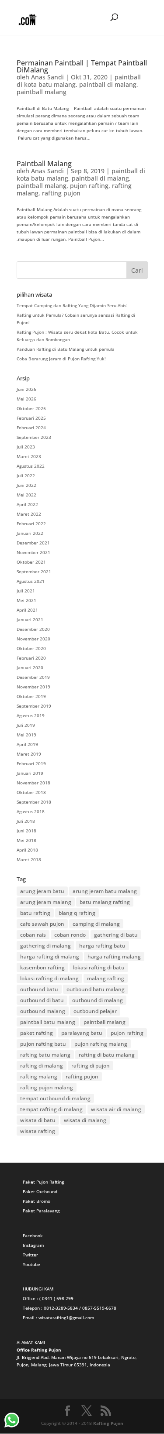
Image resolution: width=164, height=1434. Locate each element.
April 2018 (27, 850)
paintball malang (41, 92)
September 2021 (34, 571)
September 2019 (34, 706)
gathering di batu (116, 934)
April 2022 (27, 504)
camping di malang (96, 923)
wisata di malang (85, 1120)
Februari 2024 (31, 427)
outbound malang (42, 1011)
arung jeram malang (45, 902)
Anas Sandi (47, 77)
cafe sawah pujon (42, 923)
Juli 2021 (26, 591)
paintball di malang (107, 84)
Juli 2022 (26, 475)
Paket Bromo (36, 1201)
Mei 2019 (26, 735)
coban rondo (70, 934)
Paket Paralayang (41, 1211)
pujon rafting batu (43, 1043)
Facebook (33, 1235)
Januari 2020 (30, 667)
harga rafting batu (102, 945)
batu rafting (35, 913)
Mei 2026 (26, 399)
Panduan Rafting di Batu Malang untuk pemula (66, 349)
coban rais (33, 934)
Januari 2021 (30, 619)
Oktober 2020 (31, 648)
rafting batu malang (45, 1054)
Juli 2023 (26, 447)
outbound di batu (42, 1000)
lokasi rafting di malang (49, 978)
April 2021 (27, 610)
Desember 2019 (33, 677)
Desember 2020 (33, 629)
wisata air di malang (116, 1109)
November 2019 (33, 687)
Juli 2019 (26, 725)
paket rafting (36, 1033)
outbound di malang (97, 1000)
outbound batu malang (95, 989)
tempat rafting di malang (51, 1109)
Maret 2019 (29, 754)
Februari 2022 (31, 523)
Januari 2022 (30, 533)
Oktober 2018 (31, 792)
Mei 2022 (26, 495)
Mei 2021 (26, 600)
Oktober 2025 (31, 408)
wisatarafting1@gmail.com (66, 1317)
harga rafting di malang (49, 956)
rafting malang (38, 1076)
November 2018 (33, 783)
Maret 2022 (29, 514)
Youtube (31, 1264)
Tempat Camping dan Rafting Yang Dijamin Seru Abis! (72, 305)
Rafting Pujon (108, 1423)
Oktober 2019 (31, 696)
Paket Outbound (40, 1191)
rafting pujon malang (46, 1087)
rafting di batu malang (107, 1054)
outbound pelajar (95, 1011)
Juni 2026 (26, 389)
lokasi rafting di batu (99, 967)
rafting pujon (61, 193)
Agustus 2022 (31, 466)
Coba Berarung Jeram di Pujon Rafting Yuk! (61, 359)
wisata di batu (38, 1120)
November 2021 (33, 552)
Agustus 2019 (31, 715)
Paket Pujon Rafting (43, 1182)
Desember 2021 (33, 543)
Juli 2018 (26, 821)
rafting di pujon (90, 1065)
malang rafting (105, 978)
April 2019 (27, 744)
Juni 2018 (26, 831)
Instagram (33, 1245)
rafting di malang (41, 1065)
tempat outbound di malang (55, 1098)
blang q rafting (77, 913)
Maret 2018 (29, 859)
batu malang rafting (105, 902)
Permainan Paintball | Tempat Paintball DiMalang (82, 66)
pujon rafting (89, 185)
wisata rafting (37, 1131)
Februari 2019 (31, 763)
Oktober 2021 (31, 562)
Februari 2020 (31, 658)
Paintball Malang (44, 163)
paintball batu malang (47, 1022)
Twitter (30, 1255)
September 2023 (34, 437)
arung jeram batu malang (105, 891)
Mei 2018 (26, 840)
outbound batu (39, 989)
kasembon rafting (42, 967)
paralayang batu (81, 1033)
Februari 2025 (31, 418)
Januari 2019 (30, 773)
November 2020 (33, 639)
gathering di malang (45, 945)
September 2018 (34, 802)
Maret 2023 (29, 456)
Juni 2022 (26, 485)
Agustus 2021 (31, 581)
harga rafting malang (114, 956)
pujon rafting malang (100, 1043)
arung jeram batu (42, 891)
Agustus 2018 (31, 811)
